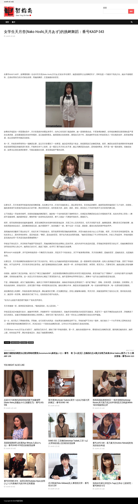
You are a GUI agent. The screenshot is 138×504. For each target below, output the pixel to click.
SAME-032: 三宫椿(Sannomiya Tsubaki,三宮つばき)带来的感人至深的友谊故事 (68, 441)
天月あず (24, 342)
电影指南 (19, 501)
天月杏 (31, 342)
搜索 (105, 8)
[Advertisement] (69, 55)
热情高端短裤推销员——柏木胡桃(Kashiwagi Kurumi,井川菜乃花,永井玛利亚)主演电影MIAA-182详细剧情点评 (113, 402)
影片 (13, 22)
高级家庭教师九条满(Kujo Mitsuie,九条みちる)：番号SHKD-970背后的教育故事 (22, 444)
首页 (7, 22)
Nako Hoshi (15, 342)
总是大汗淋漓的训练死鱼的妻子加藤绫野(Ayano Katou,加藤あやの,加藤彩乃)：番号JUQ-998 (24, 402)
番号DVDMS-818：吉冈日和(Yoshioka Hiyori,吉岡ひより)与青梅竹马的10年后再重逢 (24, 482)
